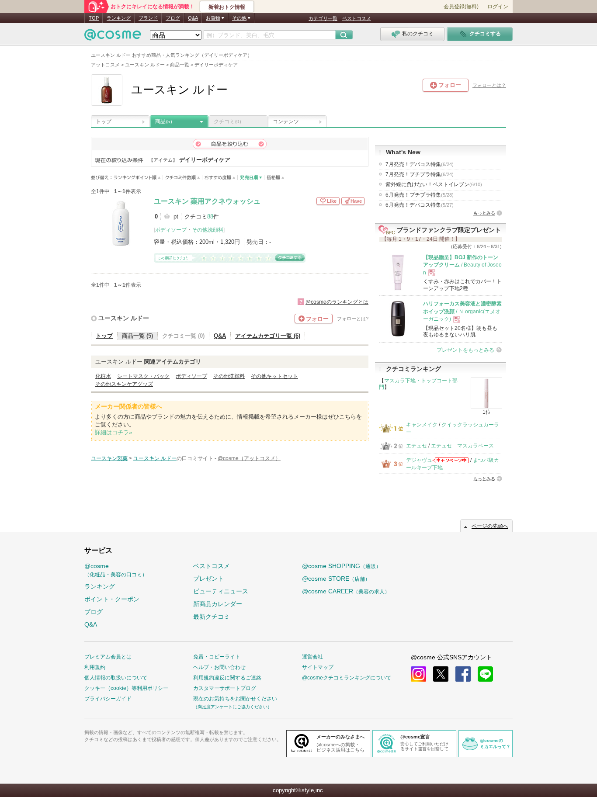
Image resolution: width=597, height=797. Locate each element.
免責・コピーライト (216, 657)
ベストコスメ (356, 18)
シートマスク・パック (143, 376)
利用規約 (94, 667)
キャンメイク (421, 425)
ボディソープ (171, 230)
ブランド (148, 18)
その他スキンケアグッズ (124, 384)
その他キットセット (274, 376)
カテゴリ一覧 (323, 18)
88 (210, 216)
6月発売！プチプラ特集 (419, 195)
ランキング (119, 18)
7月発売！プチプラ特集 (419, 174)
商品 (163, 121)
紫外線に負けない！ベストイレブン (433, 184)
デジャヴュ (419, 460)
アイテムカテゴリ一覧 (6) (267, 336)
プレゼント (208, 578)
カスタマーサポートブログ (224, 688)
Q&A (193, 18)
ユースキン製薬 (109, 458)
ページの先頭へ (490, 526)
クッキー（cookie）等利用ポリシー (126, 688)
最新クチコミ (211, 616)
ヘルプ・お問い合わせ (219, 667)
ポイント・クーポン (111, 599)
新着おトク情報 (226, 7)
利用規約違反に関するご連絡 (227, 678)
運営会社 (312, 657)
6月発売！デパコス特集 (419, 205)
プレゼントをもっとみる (465, 350)
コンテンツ (286, 121)
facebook (463, 674)
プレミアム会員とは (108, 657)
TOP (94, 18)
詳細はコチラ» (113, 432)
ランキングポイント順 (138, 177)
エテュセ (416, 446)
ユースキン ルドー (123, 318)
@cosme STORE (336, 578)
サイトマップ (317, 667)
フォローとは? (352, 318)
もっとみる (484, 213)
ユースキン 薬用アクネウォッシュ (207, 201)
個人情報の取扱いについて (115, 678)
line (485, 674)
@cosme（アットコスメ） (249, 458)
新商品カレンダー (217, 603)
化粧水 (103, 376)
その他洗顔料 (207, 230)
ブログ (173, 18)
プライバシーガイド (108, 699)
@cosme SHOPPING (341, 565)
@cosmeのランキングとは (336, 302)
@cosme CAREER (346, 591)
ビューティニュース (220, 591)
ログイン (497, 6)
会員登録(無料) (461, 6)
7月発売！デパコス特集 (419, 164)
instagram (418, 674)
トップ (103, 121)
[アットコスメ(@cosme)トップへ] (112, 37)
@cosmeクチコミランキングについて (346, 678)
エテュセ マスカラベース (462, 446)
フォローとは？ (489, 85)
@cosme (115, 570)
